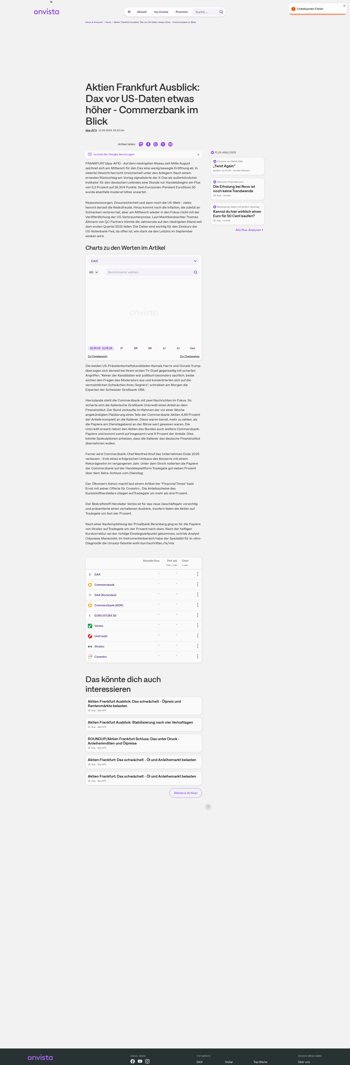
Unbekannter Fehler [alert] (310, 8)
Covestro (100, 657)
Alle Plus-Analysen (248, 230)
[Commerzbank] (90, 585)
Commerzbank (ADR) (108, 605)
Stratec (99, 646)
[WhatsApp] (155, 145)
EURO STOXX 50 (105, 615)
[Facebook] (148, 145)
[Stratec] (90, 646)
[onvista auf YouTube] (140, 1062)
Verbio (98, 626)
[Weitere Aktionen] (197, 574)
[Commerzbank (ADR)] (90, 605)
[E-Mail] (170, 145)
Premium (182, 12)
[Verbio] (90, 626)
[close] (344, 5)
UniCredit (100, 636)
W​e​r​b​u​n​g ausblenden (207, 49)
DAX (97, 574)
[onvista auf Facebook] (132, 1062)
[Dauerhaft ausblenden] (198, 154)
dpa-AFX (91, 130)
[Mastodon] (141, 145)
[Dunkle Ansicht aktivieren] (51, 1)
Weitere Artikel (185, 793)
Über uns (304, 1062)
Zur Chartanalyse (190, 356)
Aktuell (142, 12)
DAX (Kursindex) (105, 595)
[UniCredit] (90, 636)
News (108, 22)
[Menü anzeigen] (129, 12)
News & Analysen (94, 22)
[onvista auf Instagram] (147, 1062)
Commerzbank (104, 585)
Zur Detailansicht (97, 356)
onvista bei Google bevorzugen (114, 154)
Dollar (229, 1062)
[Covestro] (90, 657)
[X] (163, 145)
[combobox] (152, 272)
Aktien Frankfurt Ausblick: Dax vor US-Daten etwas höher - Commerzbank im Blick (155, 22)
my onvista (161, 12)
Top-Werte (260, 1062)
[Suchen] (221, 12)
